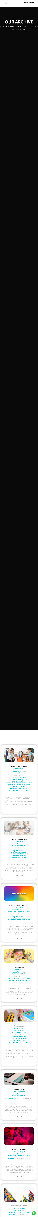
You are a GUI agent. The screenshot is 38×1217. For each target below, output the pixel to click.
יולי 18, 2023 (19, 842)
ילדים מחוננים (10, 783)
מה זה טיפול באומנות (19, 856)
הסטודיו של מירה (29, 3)
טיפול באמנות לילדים (19, 781)
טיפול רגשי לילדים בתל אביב (19, 839)
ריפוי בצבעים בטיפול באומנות (19, 1206)
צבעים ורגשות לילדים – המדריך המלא (19, 905)
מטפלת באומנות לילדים (23, 785)
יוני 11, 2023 (19, 970)
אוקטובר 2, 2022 (19, 1152)
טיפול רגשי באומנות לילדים (23, 783)
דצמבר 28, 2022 (19, 1092)
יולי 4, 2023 (19, 908)
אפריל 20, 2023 (19, 1028)
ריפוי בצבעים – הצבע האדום (19, 1149)
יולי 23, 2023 (19, 769)
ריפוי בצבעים (12, 912)
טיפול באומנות (16, 771)
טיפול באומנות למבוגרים (19, 779)
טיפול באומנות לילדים (22, 773)
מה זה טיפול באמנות (19, 1089)
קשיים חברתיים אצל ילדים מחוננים (19, 767)
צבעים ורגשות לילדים (23, 920)
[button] (19, 810)
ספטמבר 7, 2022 (19, 1208)
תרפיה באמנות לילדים (25, 790)
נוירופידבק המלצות (19, 786)
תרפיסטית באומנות (12, 790)
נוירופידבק (12, 773)
